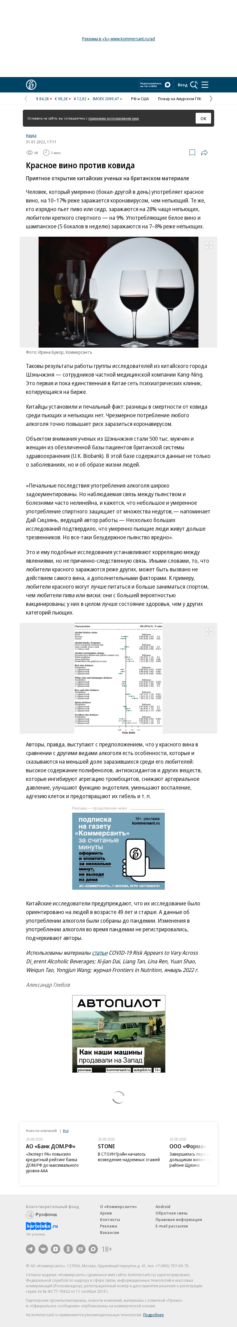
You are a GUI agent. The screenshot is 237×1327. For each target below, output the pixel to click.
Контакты (110, 1219)
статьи (99, 952)
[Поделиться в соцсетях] (204, 152)
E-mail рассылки (172, 1226)
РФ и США (140, 98)
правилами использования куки (113, 118)
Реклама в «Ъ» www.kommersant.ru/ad (118, 39)
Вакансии (109, 1232)
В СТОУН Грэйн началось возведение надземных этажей (129, 1156)
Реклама (108, 1226)
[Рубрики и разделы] (205, 84)
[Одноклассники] (68, 1249)
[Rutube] (80, 1249)
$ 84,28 (42, 98)
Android (163, 1206)
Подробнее (153, 1314)
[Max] (93, 1249)
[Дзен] (55, 1249)
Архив (106, 1213)
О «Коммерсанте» (118, 1206)
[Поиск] (194, 84)
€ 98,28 (61, 98)
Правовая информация (179, 1219)
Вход (183, 85)
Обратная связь (172, 1213)
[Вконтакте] (43, 1249)
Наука (31, 135)
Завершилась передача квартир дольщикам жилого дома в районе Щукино (200, 1159)
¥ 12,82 (80, 98)
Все (66, 1130)
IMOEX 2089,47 (106, 98)
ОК (203, 118)
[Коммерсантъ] (31, 85)
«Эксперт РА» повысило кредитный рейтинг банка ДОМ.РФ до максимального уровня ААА (52, 1162)
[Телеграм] (30, 1249)
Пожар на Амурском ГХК (179, 98)
